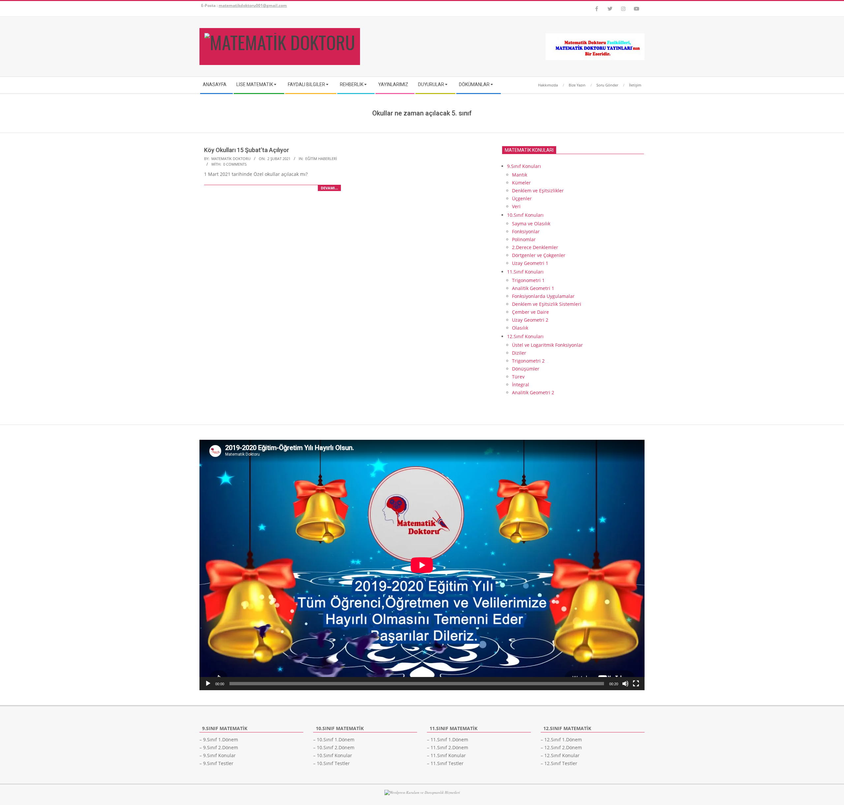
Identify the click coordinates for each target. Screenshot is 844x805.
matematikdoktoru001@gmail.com (253, 5)
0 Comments (235, 164)
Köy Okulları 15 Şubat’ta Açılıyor (246, 149)
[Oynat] (208, 683)
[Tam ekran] (636, 683)
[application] (422, 565)
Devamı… (329, 187)
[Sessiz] (625, 683)
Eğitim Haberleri (321, 158)
